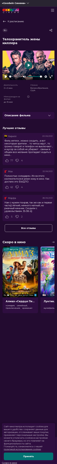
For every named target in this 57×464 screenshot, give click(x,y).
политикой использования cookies (22, 449)
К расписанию (16, 21)
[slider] (11, 76)
